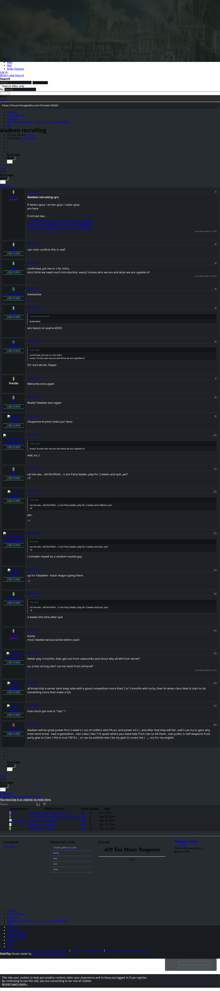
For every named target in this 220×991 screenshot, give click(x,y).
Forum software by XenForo (34, 950)
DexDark (12, 927)
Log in (4, 100)
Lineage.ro (10, 846)
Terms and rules (17, 933)
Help (10, 940)
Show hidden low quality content (20, 796)
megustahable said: (40, 316)
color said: (35, 349)
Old (83, 812)
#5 (216, 308)
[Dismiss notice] (216, 106)
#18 (215, 683)
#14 (215, 570)
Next (3, 168)
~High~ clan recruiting (43, 820)
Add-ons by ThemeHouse (87, 950)
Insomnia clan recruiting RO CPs (49, 812)
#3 (216, 263)
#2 (216, 244)
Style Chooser (15, 69)
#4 (216, 289)
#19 (215, 705)
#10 (215, 435)
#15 (215, 593)
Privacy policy (15, 937)
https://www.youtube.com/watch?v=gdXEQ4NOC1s (60, 227)
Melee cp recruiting (41, 824)
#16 (215, 630)
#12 (215, 491)
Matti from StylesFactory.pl (49, 953)
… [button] (8, 151)
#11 (215, 469)
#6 (215, 341)
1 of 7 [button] (3, 171)
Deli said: (34, 499)
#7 (216, 378)
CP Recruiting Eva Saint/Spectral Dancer (54, 816)
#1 (216, 191)
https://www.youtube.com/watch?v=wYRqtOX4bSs (60, 220)
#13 (215, 533)
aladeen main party (41, 828)
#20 (215, 724)
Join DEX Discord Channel (195, 964)
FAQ (9, 65)
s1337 (29, 135)
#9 (215, 416)
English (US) (14, 930)
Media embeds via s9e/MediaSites (127, 950)
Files (9, 62)
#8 (215, 397)
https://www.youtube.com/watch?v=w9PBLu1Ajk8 (59, 224)
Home (10, 943)
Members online (186, 841)
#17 (215, 653)
